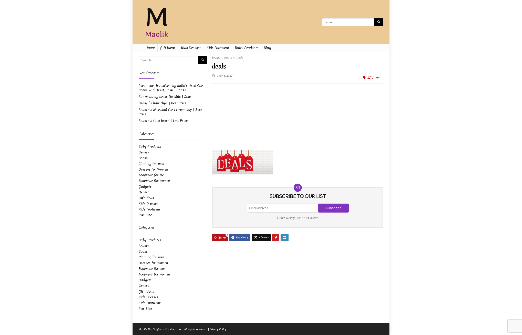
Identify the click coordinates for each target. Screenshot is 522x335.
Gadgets (145, 186)
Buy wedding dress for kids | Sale (165, 96)
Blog (267, 47)
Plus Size (145, 215)
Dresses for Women (153, 169)
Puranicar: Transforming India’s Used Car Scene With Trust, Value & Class (171, 87)
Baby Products (246, 47)
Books (143, 158)
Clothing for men (151, 163)
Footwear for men (152, 175)
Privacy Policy (218, 329)
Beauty (144, 152)
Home (150, 47)
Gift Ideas (168, 47)
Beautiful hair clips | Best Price (162, 103)
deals (228, 57)
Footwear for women (154, 181)
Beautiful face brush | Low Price (163, 120)
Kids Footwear (218, 47)
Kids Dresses (191, 47)
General (144, 192)
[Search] (378, 22)
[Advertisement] (297, 115)
